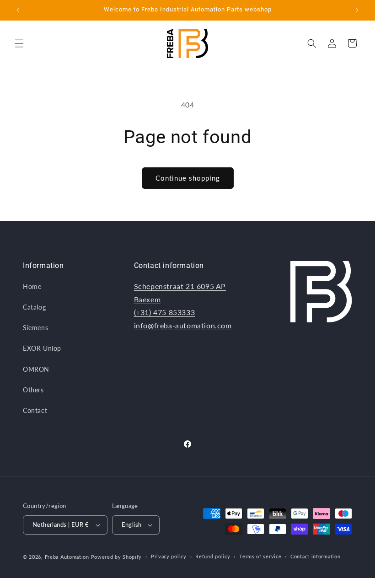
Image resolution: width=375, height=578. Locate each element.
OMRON (36, 369)
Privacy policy (169, 556)
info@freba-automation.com (183, 325)
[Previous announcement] (18, 10)
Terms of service (260, 556)
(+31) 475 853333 (164, 312)
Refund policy (212, 556)
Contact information (315, 556)
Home (32, 286)
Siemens (35, 328)
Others (33, 390)
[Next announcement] (357, 10)
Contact (35, 410)
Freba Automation (67, 557)
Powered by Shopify (116, 557)
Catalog (34, 307)
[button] (19, 43)
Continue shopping (187, 178)
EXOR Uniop (42, 348)
